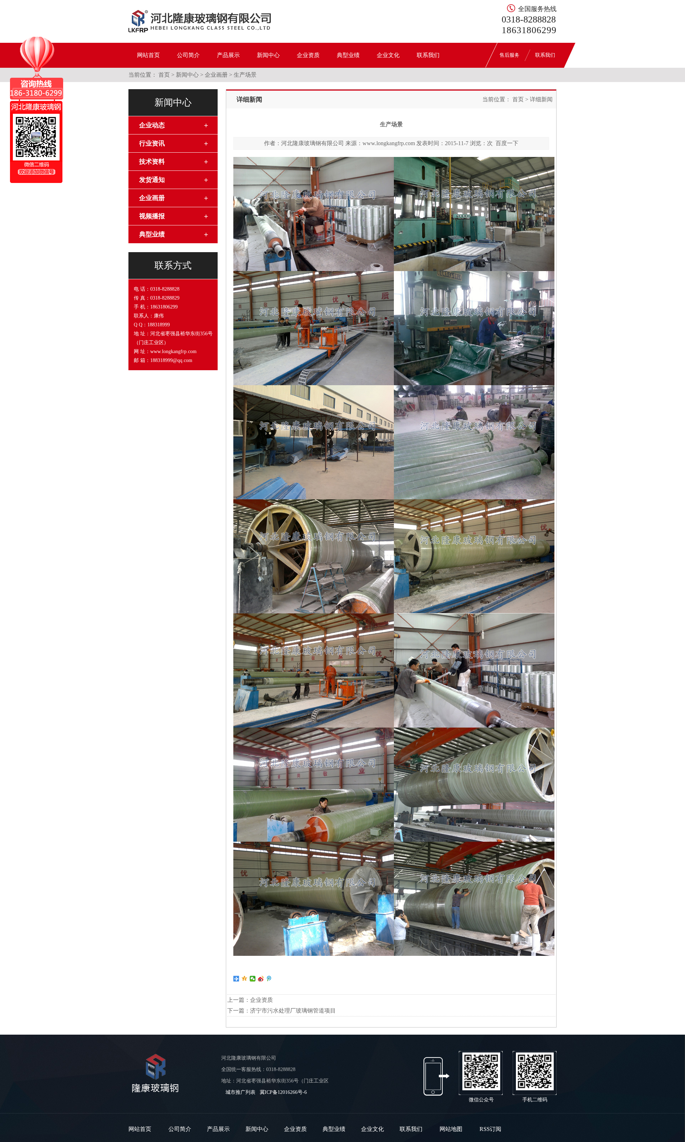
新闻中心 (268, 55)
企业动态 (152, 125)
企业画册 (216, 75)
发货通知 (152, 179)
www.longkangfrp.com (388, 143)
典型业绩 (348, 55)
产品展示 (228, 55)
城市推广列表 (240, 1092)
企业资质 (308, 55)
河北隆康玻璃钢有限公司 (312, 143)
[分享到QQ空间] (245, 979)
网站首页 (148, 55)
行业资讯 (152, 143)
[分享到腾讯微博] (269, 979)
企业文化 (388, 55)
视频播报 (152, 216)
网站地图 (451, 1129)
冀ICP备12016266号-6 (283, 1092)
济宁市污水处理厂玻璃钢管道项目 (293, 1011)
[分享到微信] (253, 979)
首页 (164, 75)
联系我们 (428, 55)
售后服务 (509, 55)
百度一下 (507, 143)
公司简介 (188, 55)
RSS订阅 (490, 1129)
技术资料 (152, 161)
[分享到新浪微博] (261, 979)
